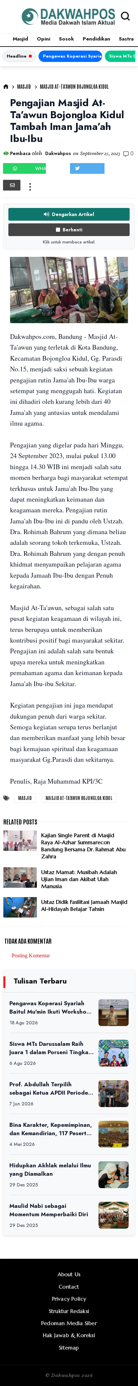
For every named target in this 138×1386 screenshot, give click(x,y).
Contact (69, 1286)
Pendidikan (96, 39)
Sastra (126, 39)
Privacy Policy (69, 1298)
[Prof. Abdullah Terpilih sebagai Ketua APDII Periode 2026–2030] (113, 1093)
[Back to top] (121, 1370)
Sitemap (69, 1347)
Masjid (20, 39)
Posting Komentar (31, 955)
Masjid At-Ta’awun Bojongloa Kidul (74, 86)
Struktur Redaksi (69, 1311)
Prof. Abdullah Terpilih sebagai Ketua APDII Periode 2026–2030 (48, 1088)
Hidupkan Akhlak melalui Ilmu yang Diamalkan (50, 1169)
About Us (69, 1274)
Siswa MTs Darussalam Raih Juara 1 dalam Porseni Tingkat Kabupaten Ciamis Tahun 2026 (50, 1048)
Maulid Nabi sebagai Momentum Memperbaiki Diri (48, 1210)
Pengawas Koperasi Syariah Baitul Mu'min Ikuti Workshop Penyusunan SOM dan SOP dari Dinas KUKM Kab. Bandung (72, 56)
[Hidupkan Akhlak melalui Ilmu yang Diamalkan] (113, 1174)
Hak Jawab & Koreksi (69, 1335)
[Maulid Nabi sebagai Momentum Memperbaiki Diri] (113, 1215)
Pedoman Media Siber (69, 1323)
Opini (43, 39)
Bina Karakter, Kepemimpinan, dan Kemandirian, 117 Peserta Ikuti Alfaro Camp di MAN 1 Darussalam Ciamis (50, 1129)
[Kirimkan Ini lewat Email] (11, 185)
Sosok (66, 39)
